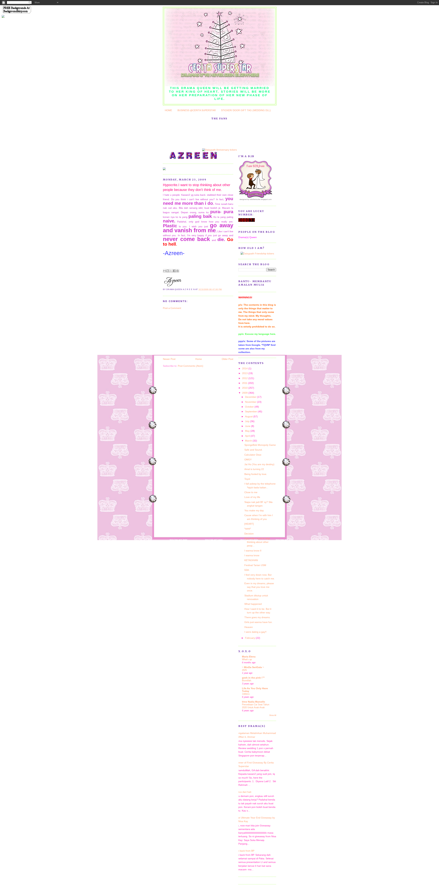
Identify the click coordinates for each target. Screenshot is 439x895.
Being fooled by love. (255, 474)
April (248, 435)
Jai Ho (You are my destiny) (259, 464)
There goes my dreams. (257, 617)
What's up (247, 659)
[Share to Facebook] (174, 271)
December (251, 397)
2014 (245, 368)
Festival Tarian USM (255, 565)
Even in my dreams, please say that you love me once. (259, 587)
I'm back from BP (245, 850)
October (249, 406)
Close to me (250, 492)
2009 (245, 392)
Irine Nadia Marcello (253, 701)
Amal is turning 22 (254, 469)
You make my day (254, 510)
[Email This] (164, 271)
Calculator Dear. (253, 454)
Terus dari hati (243, 792)
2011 (245, 383)
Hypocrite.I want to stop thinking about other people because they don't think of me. (196, 187)
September (251, 411)
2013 (245, 373)
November (251, 402)
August (249, 416)
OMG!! (248, 459)
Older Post (227, 359)
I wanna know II (252, 550)
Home (198, 359)
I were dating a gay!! (255, 632)
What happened (253, 604)
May (247, 430)
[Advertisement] (188, 333)
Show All (272, 715)
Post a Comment (172, 308)
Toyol (247, 479)
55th (246, 570)
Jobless (246, 694)
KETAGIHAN (251, 560)
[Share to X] (171, 271)
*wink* (247, 528)
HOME (168, 110)
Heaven (248, 627)
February (250, 638)
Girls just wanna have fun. (258, 622)
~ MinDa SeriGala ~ (253, 667)
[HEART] (249, 523)
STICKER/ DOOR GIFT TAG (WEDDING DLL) (246, 110)
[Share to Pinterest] (177, 271)
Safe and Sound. (253, 449)
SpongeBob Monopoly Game (260, 445)
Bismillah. (247, 680)
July (247, 421)
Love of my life (252, 497)
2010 (245, 387)
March (249, 440)
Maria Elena (249, 656)
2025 (244, 670)
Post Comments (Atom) (190, 365)
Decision (249, 533)
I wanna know (251, 555)
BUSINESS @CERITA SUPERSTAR (196, 110)
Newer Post (169, 359)
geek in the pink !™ (253, 677)
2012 (245, 378)
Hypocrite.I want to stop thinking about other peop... (257, 542)
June (248, 426)
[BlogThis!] (167, 271)
